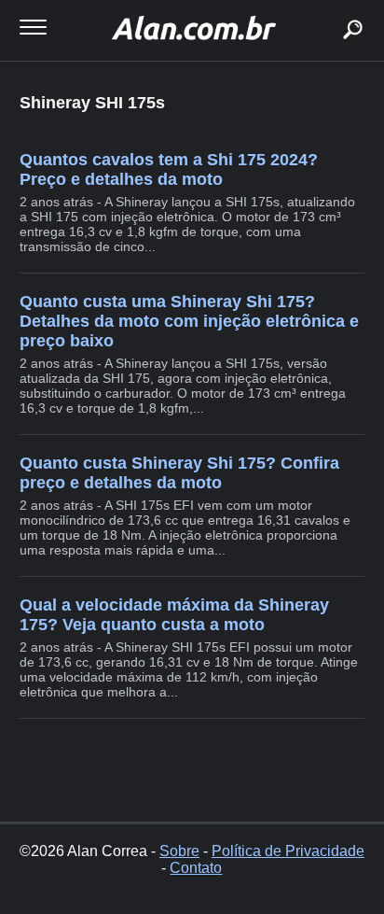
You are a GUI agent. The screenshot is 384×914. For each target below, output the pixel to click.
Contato (196, 868)
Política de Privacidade (288, 851)
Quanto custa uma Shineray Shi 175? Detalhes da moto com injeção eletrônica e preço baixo (189, 321)
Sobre (179, 851)
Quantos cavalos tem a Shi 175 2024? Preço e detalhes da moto (169, 169)
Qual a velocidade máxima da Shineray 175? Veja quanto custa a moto (174, 615)
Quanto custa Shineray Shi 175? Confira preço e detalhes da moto (179, 473)
